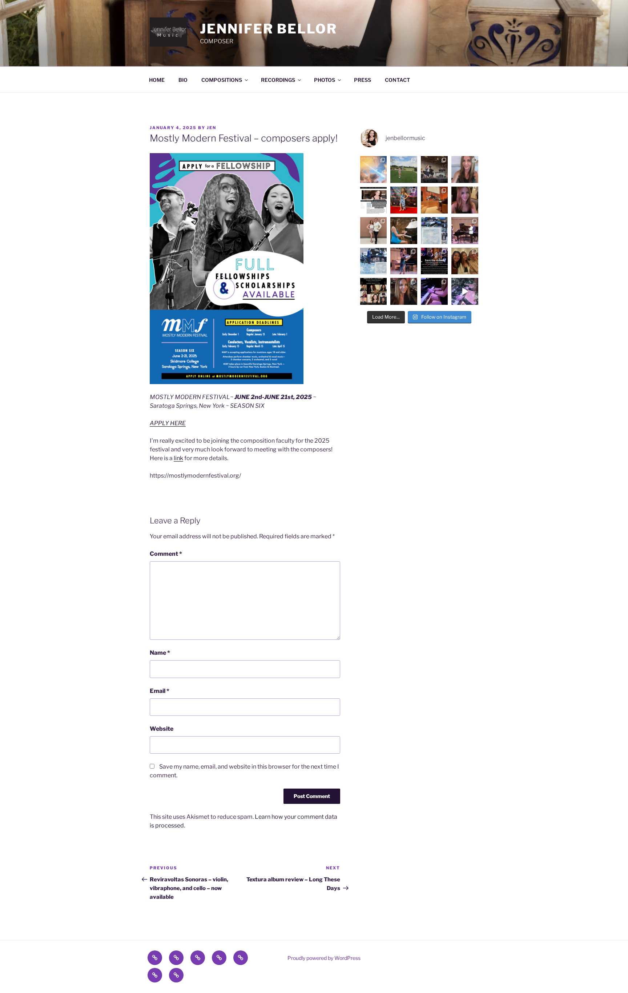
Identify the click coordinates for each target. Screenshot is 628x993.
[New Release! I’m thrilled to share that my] (434, 230)
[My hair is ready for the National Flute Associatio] (464, 169)
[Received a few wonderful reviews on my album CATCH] (373, 200)
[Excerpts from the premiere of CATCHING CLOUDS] (464, 230)
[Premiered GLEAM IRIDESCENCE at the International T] (434, 200)
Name (160, 652)
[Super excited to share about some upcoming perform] (434, 261)
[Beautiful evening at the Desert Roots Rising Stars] (403, 200)
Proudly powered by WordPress (324, 958)
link (178, 458)
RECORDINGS (278, 80)
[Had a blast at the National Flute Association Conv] (434, 169)
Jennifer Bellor (268, 29)
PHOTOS (324, 80)
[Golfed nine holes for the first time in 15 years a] (403, 169)
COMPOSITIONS (221, 80)
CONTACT (397, 80)
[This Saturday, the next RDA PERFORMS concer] (373, 291)
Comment (166, 553)
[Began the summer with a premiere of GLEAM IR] (373, 169)
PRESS (362, 80)
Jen (211, 127)
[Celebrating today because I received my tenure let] (403, 291)
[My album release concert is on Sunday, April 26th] (373, 261)
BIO (183, 80)
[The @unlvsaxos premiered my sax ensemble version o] (373, 230)
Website (161, 728)
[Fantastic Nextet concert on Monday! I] (403, 261)
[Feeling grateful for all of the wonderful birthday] (464, 200)
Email (159, 690)
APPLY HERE (168, 423)
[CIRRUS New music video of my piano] (464, 291)
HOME (157, 80)
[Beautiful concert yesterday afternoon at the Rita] (464, 261)
